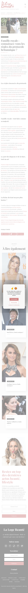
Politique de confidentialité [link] (14, 305)
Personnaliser (14, 302)
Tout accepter (14, 299)
